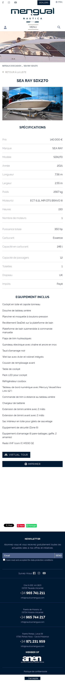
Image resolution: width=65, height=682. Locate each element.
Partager (32, 526)
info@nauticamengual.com (32, 598)
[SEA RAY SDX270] (32, 103)
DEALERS (43, 3)
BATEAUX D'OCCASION (11, 66)
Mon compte (4, 27)
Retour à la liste (15, 72)
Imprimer (34, 464)
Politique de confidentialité (35, 671)
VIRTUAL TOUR (18, 454)
